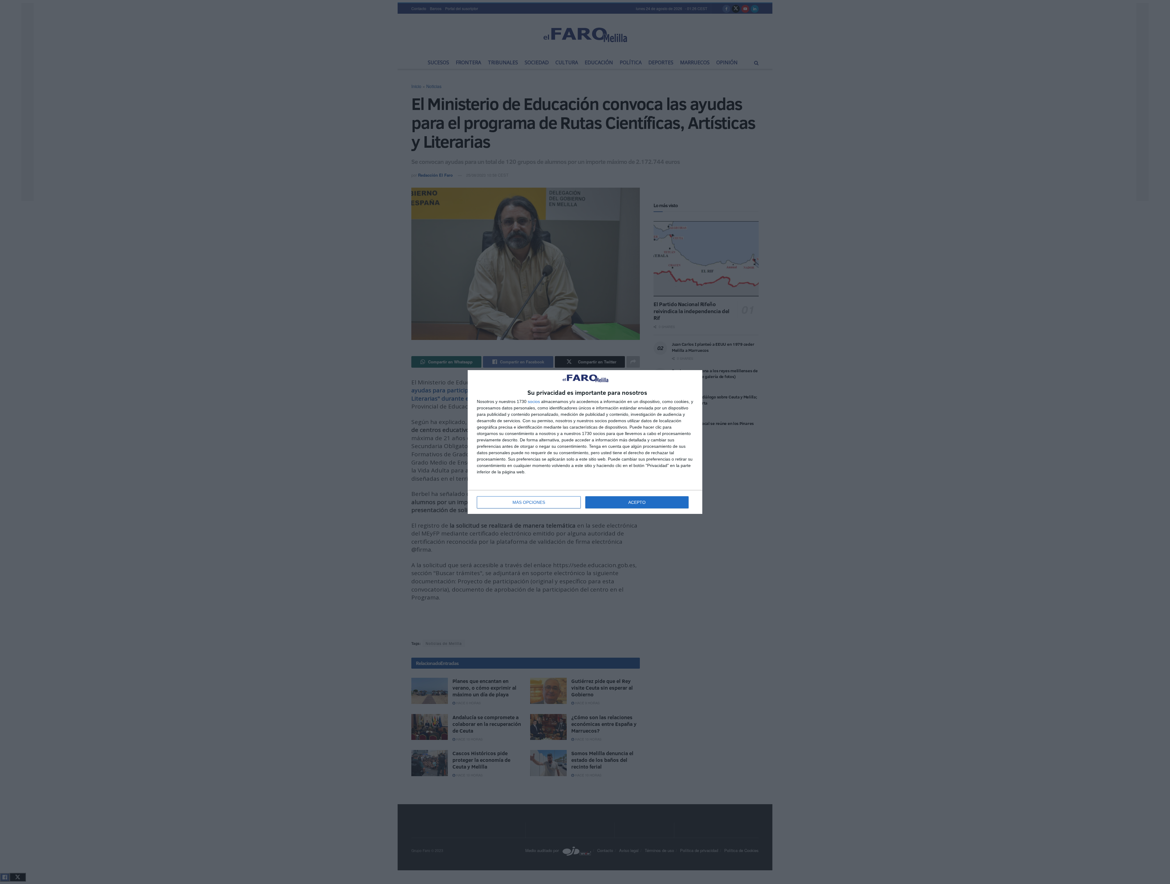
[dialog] (585, 442)
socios (534, 401)
